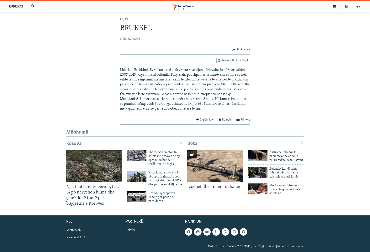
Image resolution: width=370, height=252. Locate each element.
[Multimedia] (358, 6)
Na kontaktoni (75, 237)
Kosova (74, 143)
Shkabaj (131, 230)
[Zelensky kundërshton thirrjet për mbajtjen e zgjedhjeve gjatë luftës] (257, 172)
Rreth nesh (73, 230)
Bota (192, 143)
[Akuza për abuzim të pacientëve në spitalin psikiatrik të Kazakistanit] (257, 155)
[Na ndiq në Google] (243, 231)
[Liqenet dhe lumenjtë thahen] (215, 166)
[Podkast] (346, 6)
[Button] (241, 49)
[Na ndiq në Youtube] (207, 231)
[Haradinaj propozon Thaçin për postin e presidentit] (136, 196)
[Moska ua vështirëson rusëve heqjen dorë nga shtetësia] (257, 188)
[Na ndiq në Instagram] (197, 231)
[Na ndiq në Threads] (225, 231)
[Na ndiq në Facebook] (188, 231)
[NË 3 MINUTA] (335, 6)
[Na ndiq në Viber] (234, 231)
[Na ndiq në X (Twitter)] (216, 231)
